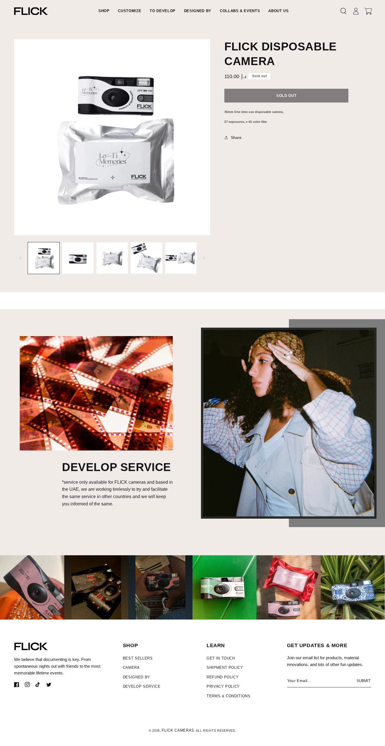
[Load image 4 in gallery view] (146, 258)
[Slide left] (20, 258)
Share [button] (236, 137)
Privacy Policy (223, 686)
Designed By (136, 677)
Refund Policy (222, 677)
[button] (343, 11)
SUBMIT (364, 681)
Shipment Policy (225, 667)
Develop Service (142, 686)
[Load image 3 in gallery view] (112, 258)
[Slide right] (204, 258)
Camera (131, 667)
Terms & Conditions (229, 696)
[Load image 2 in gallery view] (78, 258)
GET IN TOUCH (221, 658)
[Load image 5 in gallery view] (181, 258)
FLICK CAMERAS (178, 730)
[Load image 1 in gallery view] (43, 258)
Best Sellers (138, 658)
